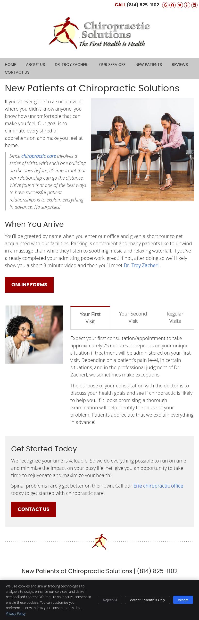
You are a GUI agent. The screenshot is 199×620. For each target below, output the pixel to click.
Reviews (180, 65)
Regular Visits (175, 317)
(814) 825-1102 (143, 5)
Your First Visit (90, 318)
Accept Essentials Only (147, 600)
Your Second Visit (133, 317)
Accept (183, 600)
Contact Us (17, 72)
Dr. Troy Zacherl (72, 65)
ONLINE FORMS (29, 284)
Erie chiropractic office (158, 485)
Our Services (112, 65)
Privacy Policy (15, 613)
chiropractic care (38, 156)
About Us (35, 65)
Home (10, 65)
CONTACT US (33, 509)
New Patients (148, 65)
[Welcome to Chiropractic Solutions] (99, 47)
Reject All (110, 600)
